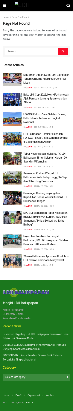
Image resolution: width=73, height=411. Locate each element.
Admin (29, 88)
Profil (19, 395)
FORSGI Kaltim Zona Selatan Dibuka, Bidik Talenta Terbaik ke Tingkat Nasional (44, 118)
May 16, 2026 (42, 265)
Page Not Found (20, 17)
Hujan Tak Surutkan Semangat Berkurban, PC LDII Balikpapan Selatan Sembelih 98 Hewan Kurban (45, 240)
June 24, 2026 (42, 107)
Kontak (50, 395)
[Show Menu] (4, 5)
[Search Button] (68, 5)
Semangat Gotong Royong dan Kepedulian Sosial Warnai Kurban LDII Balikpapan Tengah (45, 197)
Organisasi (34, 395)
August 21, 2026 (43, 88)
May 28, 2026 (42, 186)
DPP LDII (29, 402)
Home (6, 17)
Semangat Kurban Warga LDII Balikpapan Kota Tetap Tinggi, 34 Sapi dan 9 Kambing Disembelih (45, 177)
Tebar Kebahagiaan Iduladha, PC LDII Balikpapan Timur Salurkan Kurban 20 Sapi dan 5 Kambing (45, 157)
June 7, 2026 (42, 127)
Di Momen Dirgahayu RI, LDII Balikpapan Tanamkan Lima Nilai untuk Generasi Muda (46, 78)
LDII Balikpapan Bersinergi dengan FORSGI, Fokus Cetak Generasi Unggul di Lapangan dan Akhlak (45, 137)
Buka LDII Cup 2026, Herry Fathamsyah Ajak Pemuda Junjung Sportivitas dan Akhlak (46, 98)
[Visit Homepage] (36, 5)
